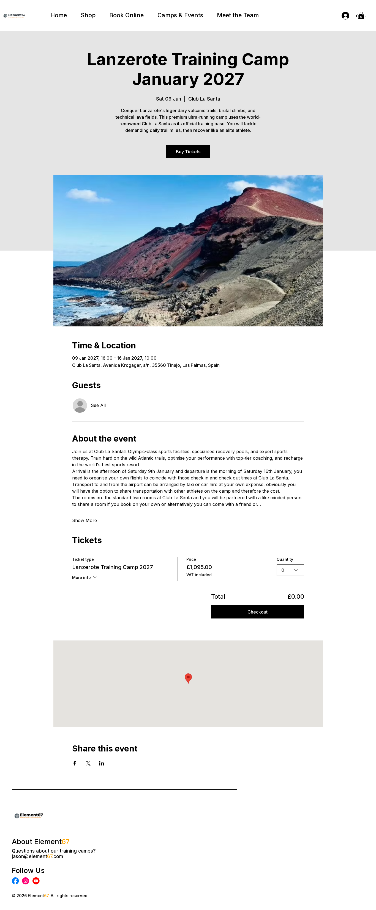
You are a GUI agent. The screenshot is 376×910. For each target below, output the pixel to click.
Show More (84, 520)
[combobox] (290, 570)
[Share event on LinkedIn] (101, 763)
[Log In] (343, 15)
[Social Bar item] (15, 880)
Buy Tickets (188, 151)
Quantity (285, 559)
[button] (361, 15)
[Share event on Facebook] (74, 763)
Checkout (257, 612)
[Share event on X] (88, 763)
